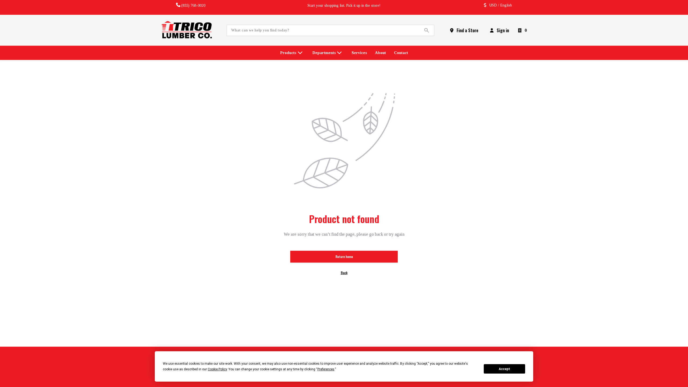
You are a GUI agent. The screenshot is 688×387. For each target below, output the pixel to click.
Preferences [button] (325, 369)
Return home (344, 256)
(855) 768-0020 (193, 5)
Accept (504, 369)
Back (344, 272)
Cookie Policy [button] (217, 369)
